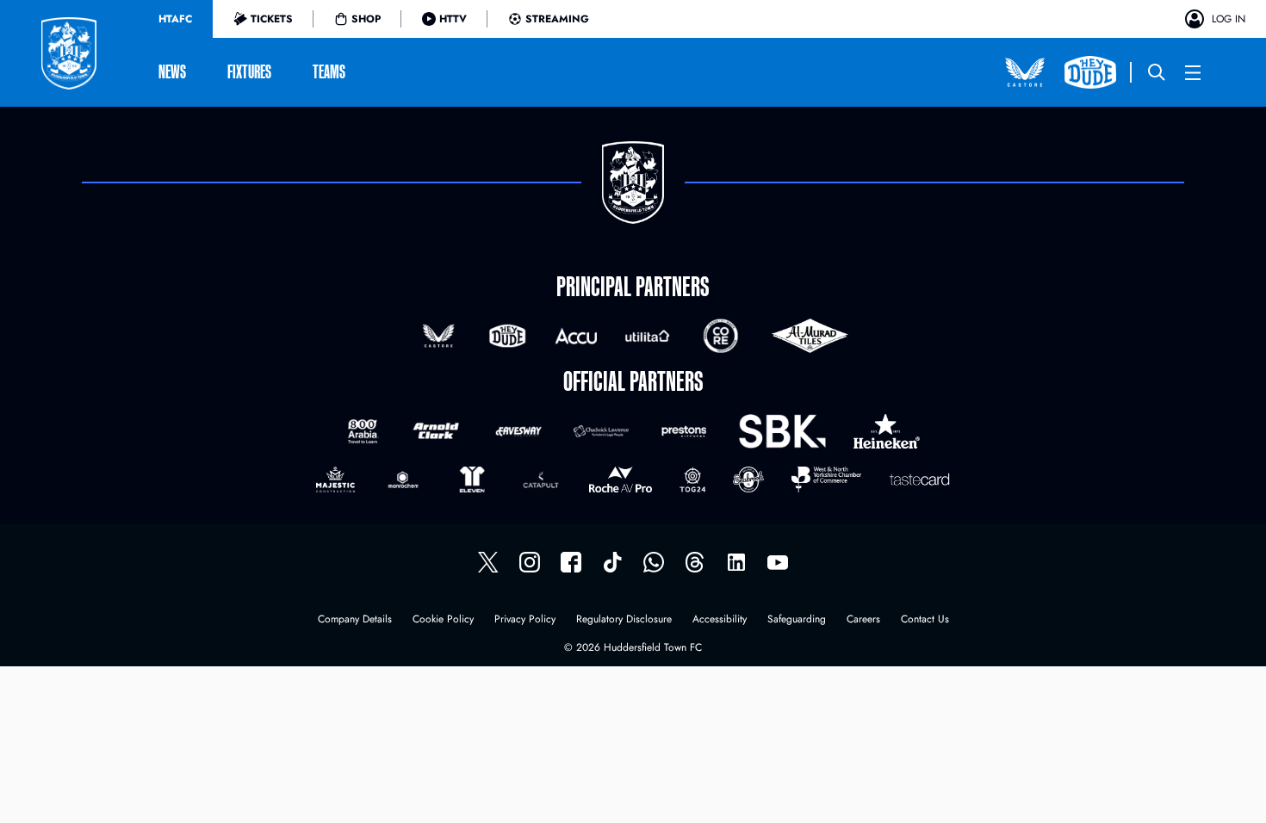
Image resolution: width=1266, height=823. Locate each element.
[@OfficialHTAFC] (777, 562)
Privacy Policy (524, 620)
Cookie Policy (443, 620)
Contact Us (925, 620)
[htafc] (571, 562)
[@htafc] (488, 562)
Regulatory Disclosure (624, 620)
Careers (863, 620)
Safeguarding (796, 620)
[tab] (175, 19)
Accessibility (719, 620)
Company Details (355, 620)
